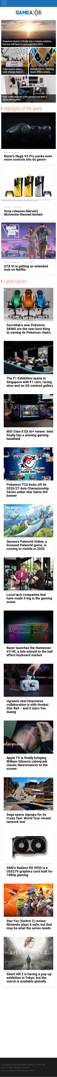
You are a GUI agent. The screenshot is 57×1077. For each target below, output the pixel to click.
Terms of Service (8, 1070)
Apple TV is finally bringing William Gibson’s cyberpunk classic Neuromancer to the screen (27, 763)
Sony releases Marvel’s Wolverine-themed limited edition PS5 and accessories (25, 214)
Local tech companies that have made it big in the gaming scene (29, 598)
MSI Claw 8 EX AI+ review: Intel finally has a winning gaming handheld (30, 435)
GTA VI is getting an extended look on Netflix (26, 268)
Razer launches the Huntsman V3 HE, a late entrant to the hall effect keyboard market (30, 651)
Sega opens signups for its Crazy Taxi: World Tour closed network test (29, 818)
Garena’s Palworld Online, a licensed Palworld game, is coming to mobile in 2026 (27, 545)
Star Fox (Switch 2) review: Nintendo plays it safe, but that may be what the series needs (29, 924)
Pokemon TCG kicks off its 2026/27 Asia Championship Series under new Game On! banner (28, 490)
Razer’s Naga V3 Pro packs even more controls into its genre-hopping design (28, 159)
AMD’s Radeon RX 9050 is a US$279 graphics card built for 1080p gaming (30, 871)
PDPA (32, 1070)
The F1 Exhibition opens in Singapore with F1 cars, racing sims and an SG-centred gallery (30, 381)
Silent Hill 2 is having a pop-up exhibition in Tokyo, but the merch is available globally (29, 977)
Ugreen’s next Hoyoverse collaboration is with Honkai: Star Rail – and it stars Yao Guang (28, 706)
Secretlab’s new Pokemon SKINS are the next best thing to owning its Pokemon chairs (29, 328)
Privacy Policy (22, 1070)
